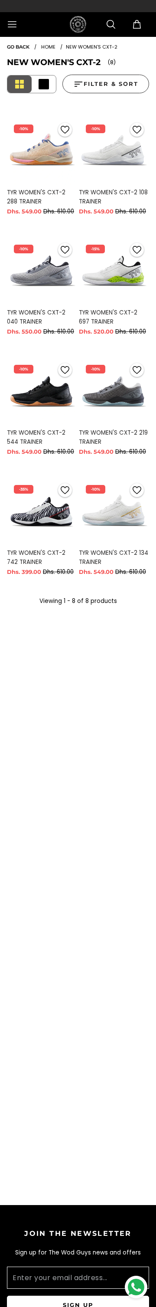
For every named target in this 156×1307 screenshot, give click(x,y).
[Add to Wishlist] (65, 130)
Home (48, 46)
